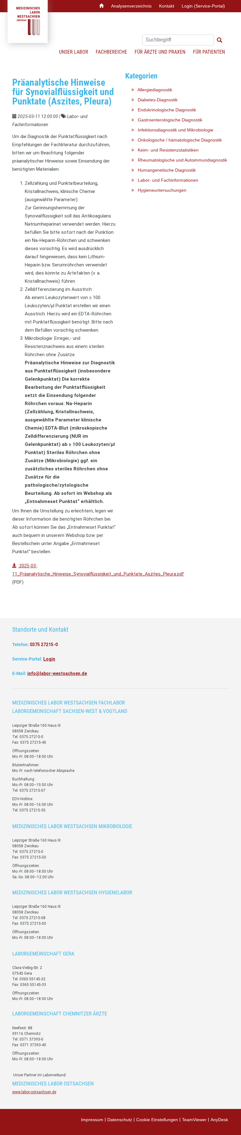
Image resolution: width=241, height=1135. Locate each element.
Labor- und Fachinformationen (166, 180)
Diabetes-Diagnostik (156, 99)
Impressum (92, 1119)
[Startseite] (101, 6)
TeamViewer (194, 1119)
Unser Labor (73, 52)
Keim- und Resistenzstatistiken (166, 150)
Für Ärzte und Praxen (160, 52)
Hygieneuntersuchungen (160, 190)
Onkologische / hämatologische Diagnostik (178, 139)
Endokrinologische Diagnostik (165, 109)
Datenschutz (119, 1119)
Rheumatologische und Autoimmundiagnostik (180, 160)
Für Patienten (209, 52)
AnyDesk (219, 1119)
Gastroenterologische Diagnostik (168, 119)
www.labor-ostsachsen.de (34, 1092)
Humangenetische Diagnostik (165, 170)
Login (49, 658)
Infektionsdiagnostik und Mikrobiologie (173, 129)
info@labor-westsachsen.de (57, 673)
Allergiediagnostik (153, 89)
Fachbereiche (111, 52)
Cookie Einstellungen (157, 1119)
